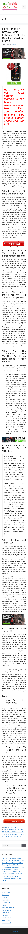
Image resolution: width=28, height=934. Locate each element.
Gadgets (4, 897)
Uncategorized (6, 918)
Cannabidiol (5, 895)
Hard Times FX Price (8, 834)
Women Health (6, 923)
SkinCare (5, 915)
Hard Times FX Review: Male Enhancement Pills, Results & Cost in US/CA (13, 35)
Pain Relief (5, 912)
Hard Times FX (11, 829)
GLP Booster (6, 902)
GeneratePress (14, 931)
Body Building (6, 892)
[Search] (24, 845)
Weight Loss (6, 920)
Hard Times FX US (15, 836)
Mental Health (6, 910)
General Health (6, 900)
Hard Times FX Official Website (14, 832)
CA (5, 829)
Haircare (4, 905)
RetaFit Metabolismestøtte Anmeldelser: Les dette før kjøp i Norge (12, 878)
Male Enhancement (10, 827)
